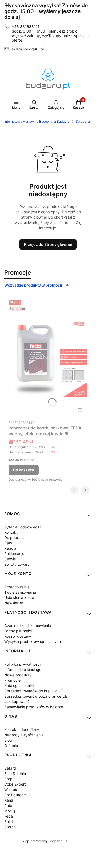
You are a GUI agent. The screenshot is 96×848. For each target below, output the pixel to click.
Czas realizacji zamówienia (27, 625)
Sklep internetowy (42, 841)
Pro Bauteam (15, 795)
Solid (8, 821)
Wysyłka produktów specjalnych (32, 641)
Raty (8, 543)
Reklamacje (14, 553)
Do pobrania (15, 537)
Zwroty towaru (17, 564)
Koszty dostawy (18, 636)
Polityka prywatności (22, 664)
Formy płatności (18, 631)
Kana (8, 800)
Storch (10, 827)
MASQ (9, 811)
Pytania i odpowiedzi (22, 527)
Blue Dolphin (15, 773)
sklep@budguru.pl (28, 49)
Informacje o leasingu (22, 669)
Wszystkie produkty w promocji (33, 285)
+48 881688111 (25, 26)
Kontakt (11, 532)
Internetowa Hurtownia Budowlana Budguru (36, 121)
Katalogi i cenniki (19, 685)
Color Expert (15, 784)
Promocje (12, 680)
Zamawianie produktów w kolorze (33, 707)
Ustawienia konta (19, 597)
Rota (8, 805)
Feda (8, 816)
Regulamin (13, 548)
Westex (10, 789)
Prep (8, 779)
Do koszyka (23, 470)
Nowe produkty (17, 675)
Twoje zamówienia (20, 592)
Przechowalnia (17, 587)
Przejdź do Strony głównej (48, 244)
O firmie (11, 745)
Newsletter (13, 603)
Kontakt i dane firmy (21, 729)
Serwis (10, 559)
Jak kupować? (17, 701)
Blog (8, 740)
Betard (10, 768)
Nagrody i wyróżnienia (23, 735)
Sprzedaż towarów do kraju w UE (33, 691)
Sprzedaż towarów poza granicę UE (35, 696)
